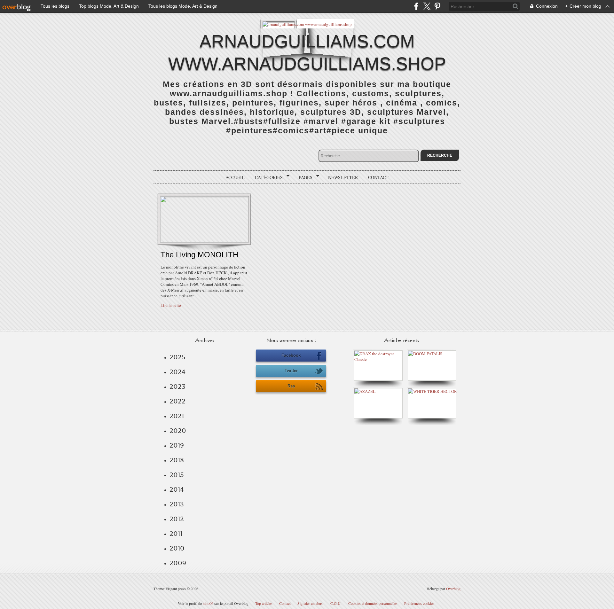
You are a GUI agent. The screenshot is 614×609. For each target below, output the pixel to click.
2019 (176, 445)
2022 (177, 401)
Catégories (266, 177)
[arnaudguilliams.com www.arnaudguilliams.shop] (307, 23)
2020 (177, 430)
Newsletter (343, 177)
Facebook (291, 355)
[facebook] (416, 6)
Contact (378, 177)
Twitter (291, 370)
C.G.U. (336, 603)
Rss (291, 386)
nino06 (208, 603)
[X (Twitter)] (427, 6)
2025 (177, 357)
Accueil (235, 177)
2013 (176, 504)
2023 (177, 386)
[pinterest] (437, 6)
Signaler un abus (310, 603)
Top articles (263, 603)
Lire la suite (171, 305)
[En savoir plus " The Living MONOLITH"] (204, 241)
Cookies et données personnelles (373, 603)
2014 (176, 489)
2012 (176, 519)
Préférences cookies (419, 603)
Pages (303, 177)
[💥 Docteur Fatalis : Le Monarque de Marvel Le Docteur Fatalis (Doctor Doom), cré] (425, 353)
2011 (175, 533)
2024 (177, 372)
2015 (176, 475)
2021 (176, 416)
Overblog (453, 588)
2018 (176, 460)
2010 (177, 548)
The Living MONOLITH (199, 254)
